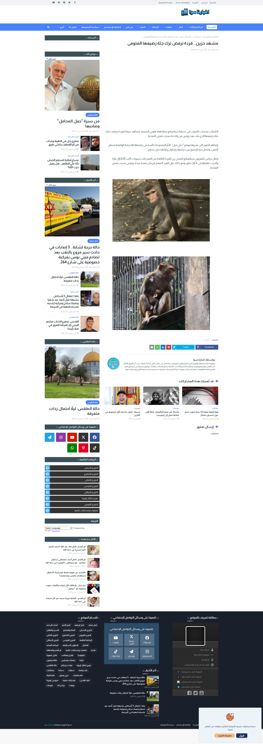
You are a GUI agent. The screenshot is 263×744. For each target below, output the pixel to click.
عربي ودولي (63, 675)
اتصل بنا (195, 3)
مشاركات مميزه (69, 680)
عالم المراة (51, 675)
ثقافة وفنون (52, 660)
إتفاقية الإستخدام (182, 3)
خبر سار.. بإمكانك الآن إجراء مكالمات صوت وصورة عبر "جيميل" (66, 587)
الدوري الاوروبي (91, 504)
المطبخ (85, 645)
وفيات (71, 685)
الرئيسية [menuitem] (212, 27)
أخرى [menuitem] (62, 27)
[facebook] (75, 2)
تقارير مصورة (52, 655)
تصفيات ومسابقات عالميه (86, 510)
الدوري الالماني (91, 480)
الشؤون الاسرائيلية (70, 645)
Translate (55, 531)
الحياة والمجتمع (69, 630)
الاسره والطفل (53, 630)
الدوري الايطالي (91, 492)
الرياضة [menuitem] (155, 27)
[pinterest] (59, 2)
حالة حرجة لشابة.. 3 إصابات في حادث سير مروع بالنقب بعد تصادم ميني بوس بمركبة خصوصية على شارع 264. (74, 254)
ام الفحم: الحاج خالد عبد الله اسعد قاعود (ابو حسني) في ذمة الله (67, 548)
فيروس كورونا (52, 680)
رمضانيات (50, 670)
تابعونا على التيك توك (191, 677)
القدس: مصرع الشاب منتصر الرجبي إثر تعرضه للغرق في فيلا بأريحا (62, 325)
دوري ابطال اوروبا (90, 498)
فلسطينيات (77, 675)
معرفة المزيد (224, 735)
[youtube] (53, 2)
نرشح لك (61, 685)
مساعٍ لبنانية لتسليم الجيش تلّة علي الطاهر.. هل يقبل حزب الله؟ (63, 164)
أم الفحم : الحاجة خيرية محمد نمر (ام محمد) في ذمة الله (66, 600)
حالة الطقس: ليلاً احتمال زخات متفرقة (65, 279)
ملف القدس (85, 680)
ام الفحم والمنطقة (54, 650)
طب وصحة (83, 670)
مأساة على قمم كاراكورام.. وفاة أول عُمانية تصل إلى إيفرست (162, 413)
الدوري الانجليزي (91, 474)
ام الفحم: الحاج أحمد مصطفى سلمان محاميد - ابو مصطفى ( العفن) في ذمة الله (66, 561)
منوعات (197, 36)
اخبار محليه (93, 625)
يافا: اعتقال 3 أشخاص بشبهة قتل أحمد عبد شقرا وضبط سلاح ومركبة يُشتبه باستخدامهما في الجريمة (63, 301)
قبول (241, 735)
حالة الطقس (52, 665)
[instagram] (64, 2)
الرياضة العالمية (86, 640)
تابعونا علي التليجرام (190, 687)
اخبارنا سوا (212, 50)
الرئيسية (213, 3)
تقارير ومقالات (67, 655)
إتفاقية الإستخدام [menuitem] (112, 27)
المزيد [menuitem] (142, 27)
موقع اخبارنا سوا (201, 655)
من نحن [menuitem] (129, 27)
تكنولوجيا (81, 655)
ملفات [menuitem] (169, 27)
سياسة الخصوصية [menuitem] (90, 27)
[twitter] (69, 2)
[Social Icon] (95, 437)
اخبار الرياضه (79, 625)
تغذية (93, 650)
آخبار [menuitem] (181, 27)
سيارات (71, 670)
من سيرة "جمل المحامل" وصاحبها (78, 123)
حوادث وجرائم (66, 665)
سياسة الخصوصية (166, 3)
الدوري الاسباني (91, 468)
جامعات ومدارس (68, 660)
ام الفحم (205, 660)
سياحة (61, 670)
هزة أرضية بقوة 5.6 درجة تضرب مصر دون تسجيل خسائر (201, 413)
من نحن (204, 3)
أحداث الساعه (52, 625)
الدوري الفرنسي (91, 486)
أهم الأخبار (66, 625)
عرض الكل (52, 59)
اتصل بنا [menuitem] (73, 27)
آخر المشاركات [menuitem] (196, 27)
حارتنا (82, 660)
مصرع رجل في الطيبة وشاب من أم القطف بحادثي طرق (62, 143)
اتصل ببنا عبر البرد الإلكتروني (196, 665)
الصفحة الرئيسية (210, 36)
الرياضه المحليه (52, 645)
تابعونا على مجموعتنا (191, 672)
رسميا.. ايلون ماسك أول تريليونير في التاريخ (122, 413)
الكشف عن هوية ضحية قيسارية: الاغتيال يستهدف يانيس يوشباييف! (66, 574)
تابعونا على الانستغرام (191, 682)
